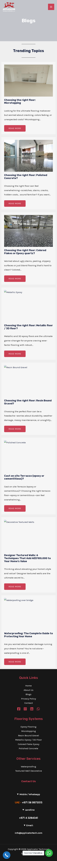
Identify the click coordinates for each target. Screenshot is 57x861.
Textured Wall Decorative (28, 770)
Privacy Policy (28, 698)
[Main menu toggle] (51, 7)
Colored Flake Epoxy (28, 744)
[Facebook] (18, 709)
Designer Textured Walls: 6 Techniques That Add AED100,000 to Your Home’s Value (27, 558)
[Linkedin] (31, 709)
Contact (28, 703)
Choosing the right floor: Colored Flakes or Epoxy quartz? (25, 252)
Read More (15, 128)
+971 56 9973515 (32, 802)
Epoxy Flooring (28, 726)
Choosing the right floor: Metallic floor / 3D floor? (28, 327)
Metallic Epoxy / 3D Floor (28, 739)
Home (28, 685)
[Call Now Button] (6, 855)
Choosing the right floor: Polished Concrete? (25, 177)
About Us (28, 690)
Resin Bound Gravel (28, 735)
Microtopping (28, 731)
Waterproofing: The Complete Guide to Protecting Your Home (28, 635)
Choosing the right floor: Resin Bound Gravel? (28, 402)
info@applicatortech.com (28, 832)
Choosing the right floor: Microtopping (20, 101)
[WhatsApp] (38, 709)
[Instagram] (25, 709)
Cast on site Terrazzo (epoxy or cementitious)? (24, 477)
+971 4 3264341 (28, 817)
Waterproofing (28, 766)
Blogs (28, 694)
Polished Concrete (28, 748)
